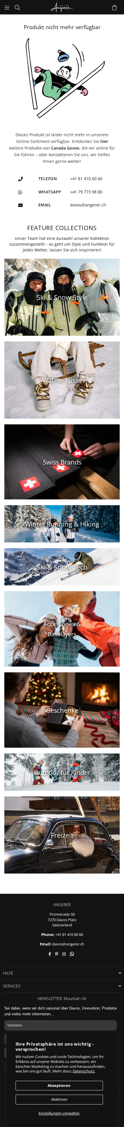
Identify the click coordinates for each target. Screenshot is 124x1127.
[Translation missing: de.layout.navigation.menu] (7, 7)
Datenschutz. (84, 1071)
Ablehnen (59, 1099)
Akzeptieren (59, 1085)
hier (104, 141)
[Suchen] (17, 7)
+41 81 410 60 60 (69, 934)
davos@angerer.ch (68, 944)
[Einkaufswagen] (114, 7)
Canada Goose (65, 148)
